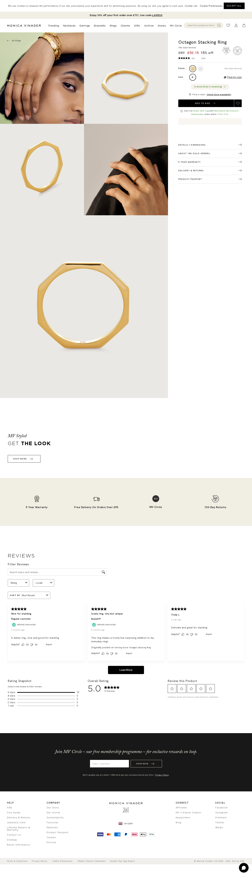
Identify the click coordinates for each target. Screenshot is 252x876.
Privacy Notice (39, 861)
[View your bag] (244, 25)
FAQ (9, 807)
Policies (51, 842)
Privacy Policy (162, 775)
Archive (149, 25)
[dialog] (126, 6)
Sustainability (55, 817)
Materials (52, 827)
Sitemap (12, 840)
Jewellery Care (16, 822)
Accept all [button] (234, 6)
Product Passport (58, 832)
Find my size (234, 77)
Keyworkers (183, 817)
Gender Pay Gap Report (122, 861)
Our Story (53, 807)
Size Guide (13, 812)
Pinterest (221, 817)
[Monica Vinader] (24, 26)
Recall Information (18, 845)
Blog (179, 822)
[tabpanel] (126, 78)
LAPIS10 (157, 15)
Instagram (221, 812)
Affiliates (181, 807)
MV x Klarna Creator (189, 812)
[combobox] (202, 25)
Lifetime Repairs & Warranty (18, 828)
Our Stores (53, 812)
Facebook (221, 807)
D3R (242, 861)
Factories (53, 822)
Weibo (219, 827)
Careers (51, 837)
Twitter (219, 822)
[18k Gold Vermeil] (192, 68)
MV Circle (176, 25)
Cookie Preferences (62, 861)
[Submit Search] (219, 25)
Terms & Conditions (17, 861)
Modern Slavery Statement (92, 861)
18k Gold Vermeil (233, 68)
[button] (211, 6)
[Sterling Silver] (200, 68)
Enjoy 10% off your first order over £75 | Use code (126, 15)
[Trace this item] (226, 51)
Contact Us (14, 835)
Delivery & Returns (18, 817)
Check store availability (219, 94)
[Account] (236, 25)
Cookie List (191, 5)
